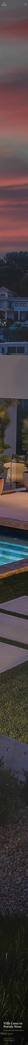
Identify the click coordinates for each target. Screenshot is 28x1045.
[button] (25, 4)
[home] (4, 4)
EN (2, 1033)
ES (5, 1033)
